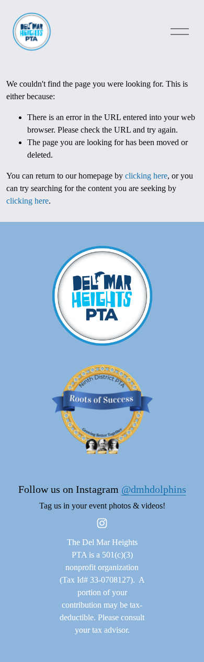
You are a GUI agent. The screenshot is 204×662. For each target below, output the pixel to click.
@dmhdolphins (153, 489)
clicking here (146, 175)
